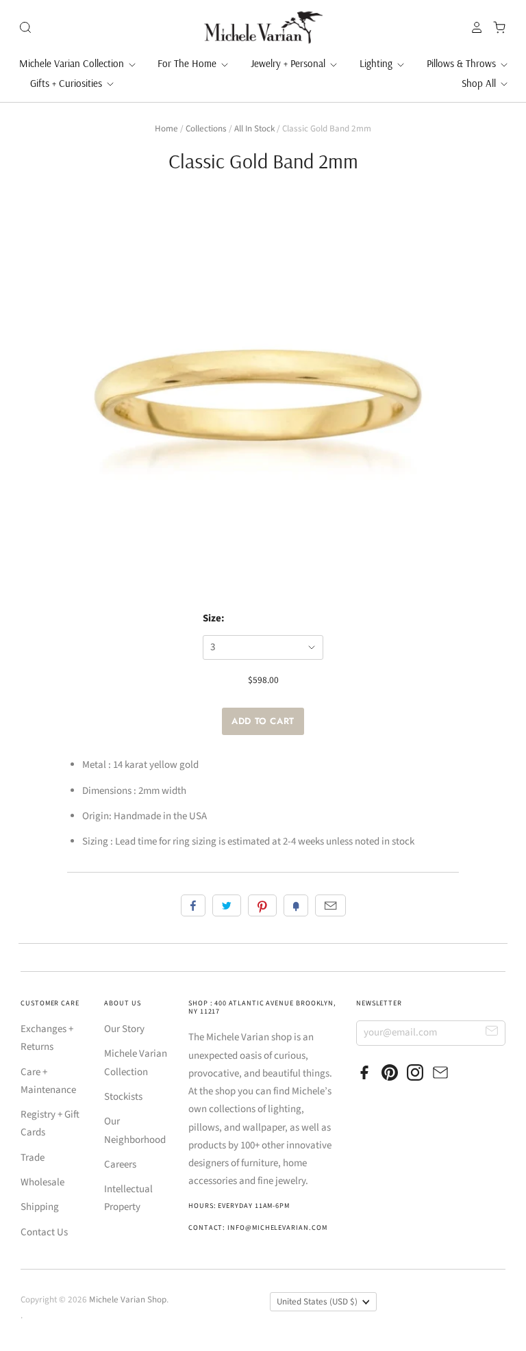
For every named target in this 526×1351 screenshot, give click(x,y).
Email (330, 905)
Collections (206, 129)
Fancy (296, 905)
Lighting (377, 63)
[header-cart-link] (496, 27)
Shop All (480, 83)
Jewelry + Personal (289, 63)
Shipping (40, 1207)
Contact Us (44, 1232)
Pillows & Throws (463, 63)
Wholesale (42, 1182)
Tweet (226, 905)
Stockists (123, 1097)
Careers (120, 1164)
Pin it (262, 905)
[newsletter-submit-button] (492, 1032)
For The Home (188, 63)
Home (166, 129)
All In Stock (254, 129)
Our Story (124, 1029)
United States (317, 1302)
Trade (33, 1157)
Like (193, 905)
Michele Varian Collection (73, 63)
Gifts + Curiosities (67, 83)
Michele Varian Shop (127, 1300)
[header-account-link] (473, 27)
